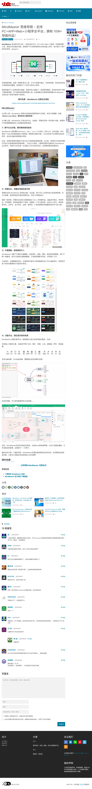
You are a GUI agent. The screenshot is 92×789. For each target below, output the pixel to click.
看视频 (69, 203)
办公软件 (69, 187)
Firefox (69, 174)
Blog (78, 171)
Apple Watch (78, 167)
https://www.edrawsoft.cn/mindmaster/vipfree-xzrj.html (33, 103)
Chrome (61, 11)
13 (39, 39)
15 (23, 514)
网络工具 (77, 206)
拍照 (83, 193)
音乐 (85, 209)
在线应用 (82, 187)
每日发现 (69, 199)
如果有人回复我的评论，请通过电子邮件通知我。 (19, 716)
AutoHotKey (70, 171)
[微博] (80, 742)
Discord (66, 755)
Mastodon (78, 753)
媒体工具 (69, 190)
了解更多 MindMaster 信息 (15, 474)
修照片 (84, 183)
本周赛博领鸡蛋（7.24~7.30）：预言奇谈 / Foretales (82, 93)
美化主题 (84, 206)
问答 (80, 209)
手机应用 (77, 193)
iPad (86, 174)
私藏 (74, 203)
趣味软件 (74, 209)
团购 (75, 187)
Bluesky (84, 753)
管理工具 (80, 203)
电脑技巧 (82, 199)
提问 (34, 750)
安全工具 (77, 190)
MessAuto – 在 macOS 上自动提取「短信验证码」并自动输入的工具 (22, 500)
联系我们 (4, 743)
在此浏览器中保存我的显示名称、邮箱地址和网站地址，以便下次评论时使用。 (28, 719)
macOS (39, 11)
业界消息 (77, 183)
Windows (50, 11)
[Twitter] (84, 742)
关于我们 (4, 741)
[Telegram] (70, 742)
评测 (68, 209)
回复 (63, 534)
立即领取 (33, 465)
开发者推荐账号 (30, 39)
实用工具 (84, 190)
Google (75, 174)
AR (85, 167)
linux (75, 177)
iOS (28, 11)
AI (10, 11)
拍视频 (69, 196)
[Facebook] (66, 742)
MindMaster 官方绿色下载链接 (16, 476)
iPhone (69, 177)
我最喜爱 (69, 193)
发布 (34, 741)
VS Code (79, 180)
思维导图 (6, 524)
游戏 (75, 199)
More (5, 16)
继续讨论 (4, 745)
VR (73, 180)
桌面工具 (83, 196)
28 (55, 503)
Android (19, 11)
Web (71, 11)
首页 (4, 11)
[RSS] (66, 747)
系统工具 (69, 206)
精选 (79, 11)
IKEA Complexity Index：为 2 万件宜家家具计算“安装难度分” (83, 105)
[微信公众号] (75, 742)
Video (68, 180)
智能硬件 (75, 196)
